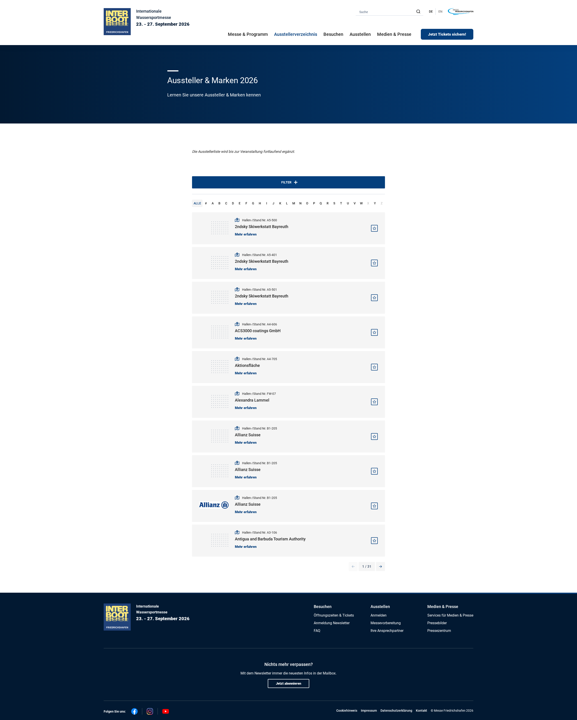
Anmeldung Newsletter (332, 623)
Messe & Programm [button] (248, 34)
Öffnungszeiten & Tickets (334, 615)
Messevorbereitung (386, 623)
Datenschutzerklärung (396, 710)
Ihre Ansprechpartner (387, 631)
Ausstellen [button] (360, 34)
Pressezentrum (439, 631)
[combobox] (389, 12)
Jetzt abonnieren (288, 683)
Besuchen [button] (333, 34)
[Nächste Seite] (380, 566)
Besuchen (323, 606)
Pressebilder (437, 623)
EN (440, 11)
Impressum (369, 710)
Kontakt (421, 710)
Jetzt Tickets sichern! (447, 34)
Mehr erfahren (245, 234)
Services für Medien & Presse (450, 615)
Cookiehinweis (346, 710)
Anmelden (379, 615)
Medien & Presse (394, 34)
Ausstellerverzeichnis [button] (295, 34)
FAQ (317, 631)
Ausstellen (380, 606)
